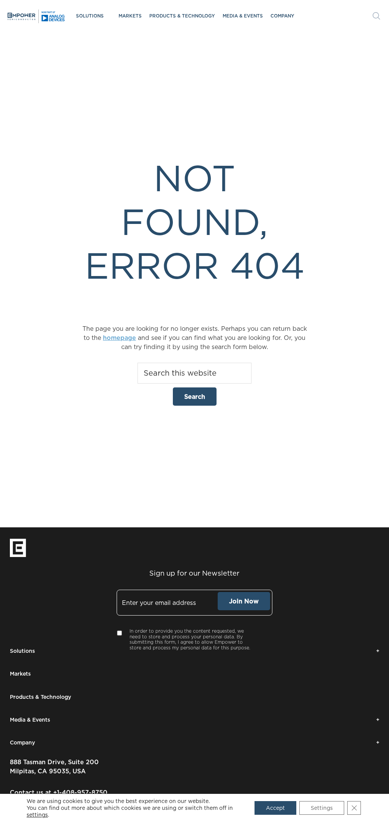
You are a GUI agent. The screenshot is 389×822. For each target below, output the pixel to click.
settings (37, 814)
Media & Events (243, 16)
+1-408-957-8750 (80, 792)
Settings (322, 808)
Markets (130, 16)
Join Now (244, 601)
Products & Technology (182, 16)
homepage (119, 337)
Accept (275, 808)
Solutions (90, 16)
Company (282, 16)
